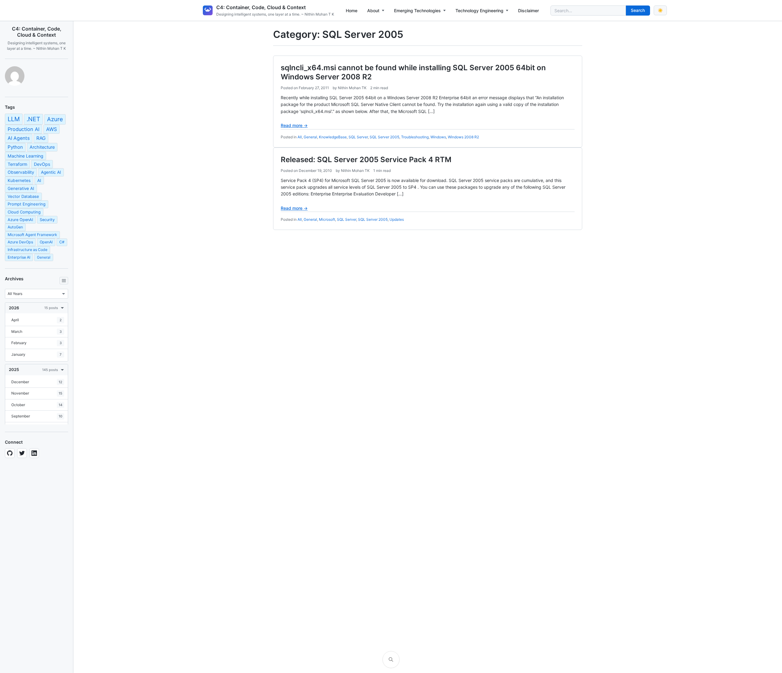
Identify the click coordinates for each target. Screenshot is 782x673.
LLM (14, 119)
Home (351, 10)
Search (638, 10)
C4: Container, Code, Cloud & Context (261, 7)
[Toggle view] (64, 280)
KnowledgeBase (333, 137)
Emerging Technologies (417, 10)
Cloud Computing (24, 211)
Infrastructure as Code (27, 249)
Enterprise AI (19, 257)
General (43, 257)
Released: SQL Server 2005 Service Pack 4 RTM (366, 159)
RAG (41, 138)
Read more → (294, 125)
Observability (21, 172)
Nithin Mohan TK (352, 87)
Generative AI (21, 188)
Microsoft (327, 219)
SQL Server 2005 (384, 137)
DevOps (42, 164)
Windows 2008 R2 (463, 137)
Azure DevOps (20, 242)
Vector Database (23, 196)
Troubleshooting (415, 137)
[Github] (10, 453)
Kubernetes (19, 180)
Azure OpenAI (20, 219)
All (300, 137)
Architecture (42, 147)
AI (39, 180)
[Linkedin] (34, 453)
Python (15, 147)
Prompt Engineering (27, 204)
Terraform (17, 164)
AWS (51, 129)
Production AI (23, 129)
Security (47, 219)
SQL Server (358, 137)
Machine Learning (25, 155)
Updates (396, 219)
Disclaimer (528, 10)
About (373, 10)
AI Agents (19, 138)
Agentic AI (51, 172)
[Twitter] (22, 453)
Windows (438, 137)
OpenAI (46, 242)
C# (61, 242)
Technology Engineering (479, 10)
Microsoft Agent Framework (32, 234)
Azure (55, 119)
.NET (33, 119)
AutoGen (15, 227)
